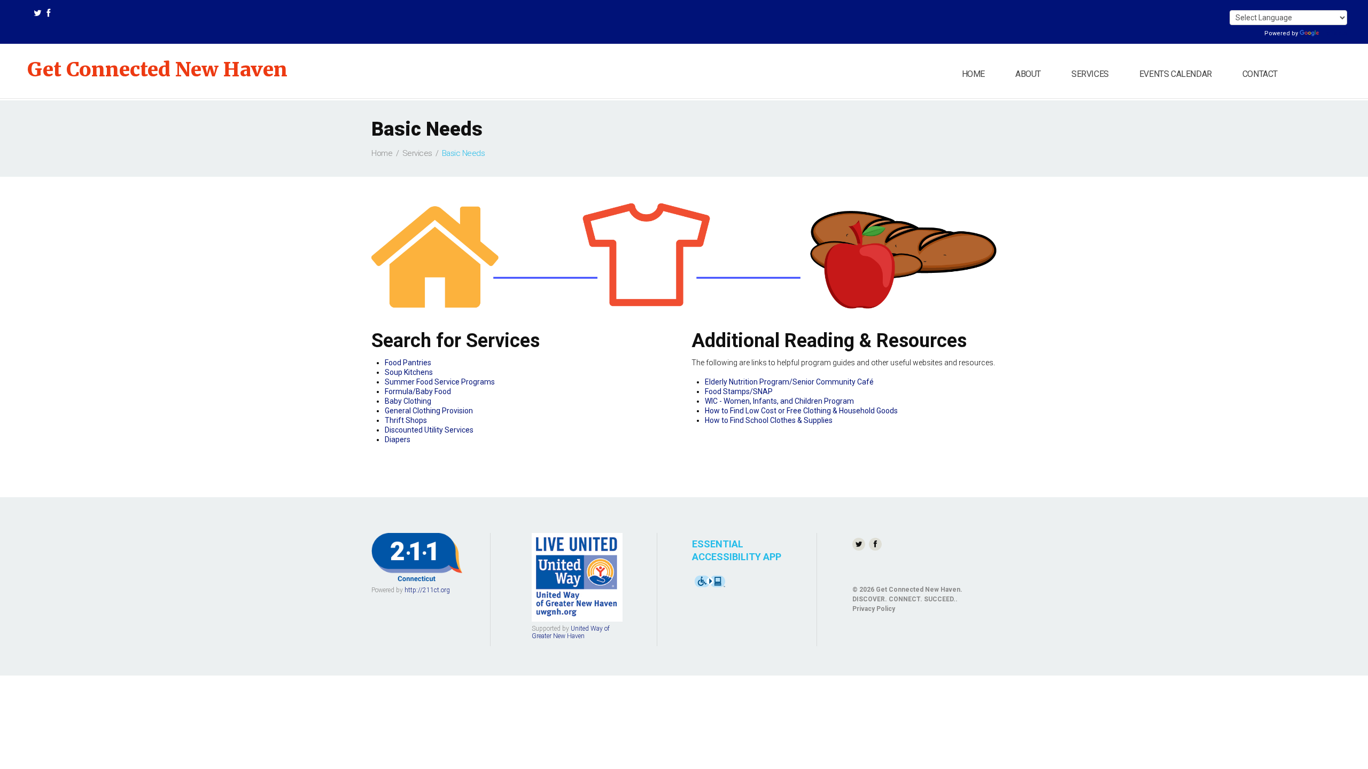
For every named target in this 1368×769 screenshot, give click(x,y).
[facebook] (48, 14)
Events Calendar (1175, 74)
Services (1090, 74)
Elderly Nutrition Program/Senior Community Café (789, 382)
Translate (1334, 33)
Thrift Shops (406, 420)
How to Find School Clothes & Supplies (769, 420)
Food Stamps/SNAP (739, 391)
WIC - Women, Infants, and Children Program (779, 401)
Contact (1260, 74)
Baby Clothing (408, 401)
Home (973, 74)
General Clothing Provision (429, 410)
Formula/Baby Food (418, 391)
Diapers (397, 439)
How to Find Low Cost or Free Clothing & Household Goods (801, 410)
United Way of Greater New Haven (571, 632)
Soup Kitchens (409, 372)
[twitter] (38, 14)
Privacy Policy (873, 609)
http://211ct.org (427, 590)
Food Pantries (408, 362)
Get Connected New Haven (157, 69)
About (1028, 74)
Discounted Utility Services (429, 430)
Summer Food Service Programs (440, 382)
